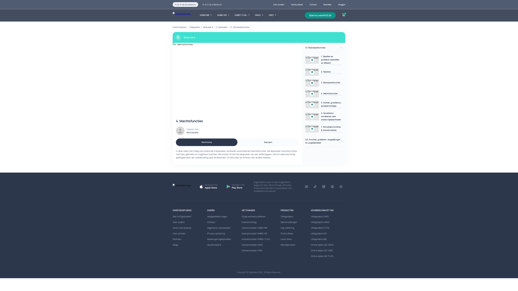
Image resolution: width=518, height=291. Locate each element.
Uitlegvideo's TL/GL (320, 227)
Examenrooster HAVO (252, 244)
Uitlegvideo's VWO (320, 216)
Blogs (175, 244)
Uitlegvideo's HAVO (320, 222)
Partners (177, 239)
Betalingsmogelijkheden (219, 239)
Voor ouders (179, 222)
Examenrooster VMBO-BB (254, 227)
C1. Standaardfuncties (239, 27)
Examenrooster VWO (252, 250)
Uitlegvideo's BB (319, 239)
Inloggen (341, 4)
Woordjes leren (288, 244)
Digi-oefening (287, 227)
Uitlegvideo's (194, 27)
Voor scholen (278, 4)
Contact (313, 4)
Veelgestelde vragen (217, 216)
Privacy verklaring (216, 233)
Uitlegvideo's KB (319, 233)
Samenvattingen (289, 222)
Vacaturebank (297, 4)
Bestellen (327, 4)
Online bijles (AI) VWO (322, 250)
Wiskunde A (208, 27)
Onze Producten (179, 27)
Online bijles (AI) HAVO (322, 244)
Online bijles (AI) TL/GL (322, 256)
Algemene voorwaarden (219, 227)
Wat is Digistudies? (182, 216)
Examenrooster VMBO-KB (254, 233)
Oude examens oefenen (254, 216)
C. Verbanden (221, 27)
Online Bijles (287, 233)
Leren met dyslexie (182, 227)
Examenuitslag (249, 222)
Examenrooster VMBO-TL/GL (256, 239)
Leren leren (286, 239)
